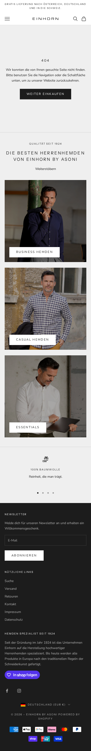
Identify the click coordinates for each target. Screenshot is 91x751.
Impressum (13, 612)
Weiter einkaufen (45, 94)
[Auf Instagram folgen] (19, 690)
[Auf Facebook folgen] (7, 690)
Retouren (11, 596)
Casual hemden (32, 340)
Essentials (27, 427)
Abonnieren (24, 555)
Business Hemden (34, 252)
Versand (11, 588)
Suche (9, 581)
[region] (45, 470)
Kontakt (10, 604)
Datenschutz (14, 619)
